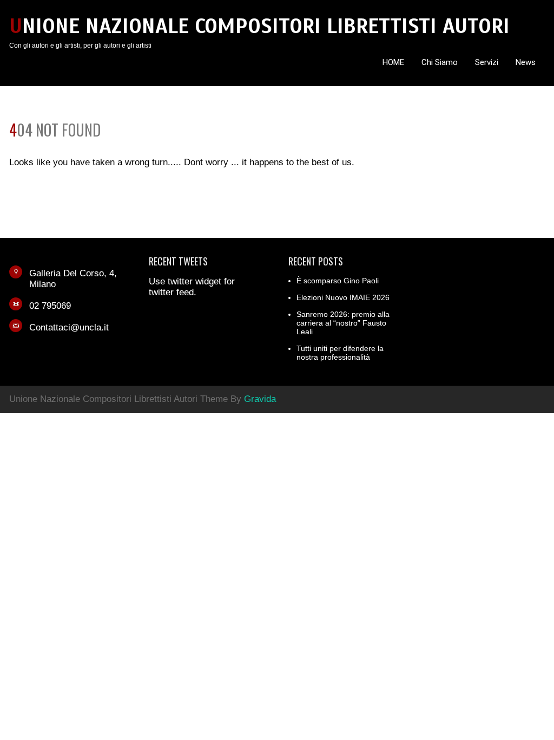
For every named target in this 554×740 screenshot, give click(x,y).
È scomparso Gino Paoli (337, 280)
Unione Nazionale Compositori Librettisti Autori (259, 26)
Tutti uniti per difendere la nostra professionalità (340, 352)
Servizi (486, 62)
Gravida (260, 399)
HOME (393, 62)
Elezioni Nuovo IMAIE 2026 (343, 297)
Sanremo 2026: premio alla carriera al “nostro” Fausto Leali (343, 323)
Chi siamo (439, 62)
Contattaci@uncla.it (69, 327)
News (526, 62)
